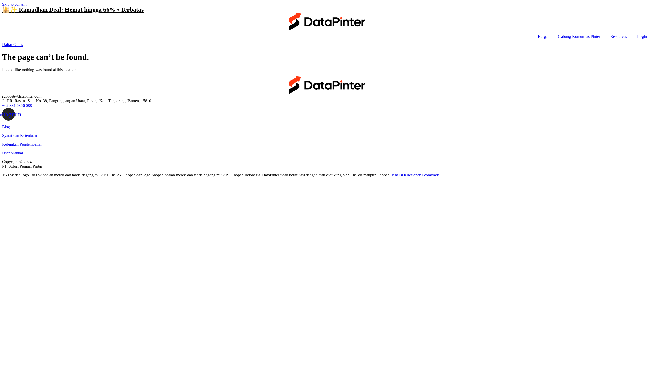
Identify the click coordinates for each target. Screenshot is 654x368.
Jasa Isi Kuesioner (406, 175)
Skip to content (14, 4)
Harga (543, 36)
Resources (618, 36)
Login (642, 36)
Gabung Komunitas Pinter (579, 36)
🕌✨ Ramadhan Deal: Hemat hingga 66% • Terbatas (73, 9)
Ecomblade (431, 175)
